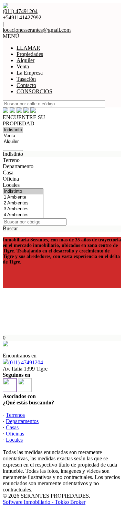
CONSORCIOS (34, 91)
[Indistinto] (13, 130)
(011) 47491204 (25, 362)
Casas (12, 427)
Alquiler (25, 60)
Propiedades (30, 54)
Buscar (10, 228)
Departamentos (22, 421)
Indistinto (13, 154)
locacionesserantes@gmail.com (37, 30)
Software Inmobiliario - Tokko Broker (44, 502)
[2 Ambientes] (23, 203)
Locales (11, 185)
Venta (23, 66)
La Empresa (30, 73)
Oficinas (15, 434)
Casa (8, 172)
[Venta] (13, 136)
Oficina (11, 179)
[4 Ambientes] (23, 215)
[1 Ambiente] (23, 197)
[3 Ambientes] (23, 209)
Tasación (26, 79)
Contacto (26, 85)
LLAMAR (28, 48)
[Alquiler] (13, 142)
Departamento (18, 166)
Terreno (11, 160)
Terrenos (15, 415)
